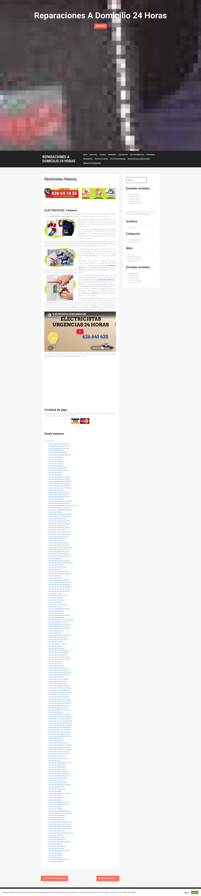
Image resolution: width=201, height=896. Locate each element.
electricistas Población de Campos (60, 672)
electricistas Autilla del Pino (58, 468)
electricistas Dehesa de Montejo (59, 554)
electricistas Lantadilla (56, 600)
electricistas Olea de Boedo (57, 637)
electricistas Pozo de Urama (58, 683)
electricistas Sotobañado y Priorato (60, 745)
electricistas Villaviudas (56, 848)
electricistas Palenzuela (56, 648)
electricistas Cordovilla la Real (58, 549)
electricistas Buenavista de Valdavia (60, 501)
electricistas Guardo (55, 578)
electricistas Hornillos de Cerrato (59, 591)
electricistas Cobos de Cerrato (58, 543)
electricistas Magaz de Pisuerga (59, 609)
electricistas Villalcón (55, 806)
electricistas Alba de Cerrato (58, 453)
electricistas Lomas (55, 606)
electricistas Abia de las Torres (59, 446)
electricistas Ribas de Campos (58, 708)
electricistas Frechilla (55, 565)
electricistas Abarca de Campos (59, 444)
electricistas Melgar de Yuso (58, 622)
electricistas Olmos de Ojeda (58, 639)
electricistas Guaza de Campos (59, 580)
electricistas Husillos (55, 593)
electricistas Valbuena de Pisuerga (60, 762)
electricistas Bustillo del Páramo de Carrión (63, 505)
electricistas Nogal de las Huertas (59, 635)
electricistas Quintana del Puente (59, 690)
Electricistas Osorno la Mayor (54, 878)
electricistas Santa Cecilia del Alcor (60, 727)
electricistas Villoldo (55, 857)
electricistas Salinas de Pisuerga (59, 714)
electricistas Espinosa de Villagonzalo (61, 562)
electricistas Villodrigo (56, 855)
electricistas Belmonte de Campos (60, 488)
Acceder (131, 254)
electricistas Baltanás (56, 475)
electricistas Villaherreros (57, 798)
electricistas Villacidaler (56, 787)
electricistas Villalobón (56, 809)
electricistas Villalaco (55, 800)
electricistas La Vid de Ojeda (58, 782)
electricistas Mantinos (56, 613)
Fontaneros (150, 155)
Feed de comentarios (135, 259)
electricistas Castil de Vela (57, 519)
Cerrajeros (112, 155)
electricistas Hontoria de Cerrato (59, 589)
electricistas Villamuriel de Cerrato (60, 824)
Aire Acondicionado (134, 240)
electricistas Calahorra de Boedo (59, 508)
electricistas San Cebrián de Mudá (60, 719)
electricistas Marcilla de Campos (59, 615)
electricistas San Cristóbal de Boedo (60, 721)
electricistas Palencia (55, 646)
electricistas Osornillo (56, 642)
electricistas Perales (55, 661)
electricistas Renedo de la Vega (59, 697)
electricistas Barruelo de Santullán (60, 481)
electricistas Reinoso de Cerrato (59, 694)
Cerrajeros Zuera (134, 199)
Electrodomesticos (137, 155)
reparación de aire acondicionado (61, 216)
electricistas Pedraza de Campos (59, 657)
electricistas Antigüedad (57, 461)
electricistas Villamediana (57, 815)
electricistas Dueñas (55, 558)
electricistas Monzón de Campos (59, 628)
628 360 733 (100, 26)
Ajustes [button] (186, 892)
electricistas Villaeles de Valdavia (59, 793)
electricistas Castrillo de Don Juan (60, 523)
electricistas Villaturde (56, 844)
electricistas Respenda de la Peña (60, 701)
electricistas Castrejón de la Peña (59, 521)
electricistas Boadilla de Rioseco (59, 494)
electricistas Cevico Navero (57, 538)
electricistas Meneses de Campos (60, 624)
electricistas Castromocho (57, 530)
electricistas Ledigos (55, 602)
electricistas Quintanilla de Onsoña (60, 692)
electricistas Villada (55, 791)
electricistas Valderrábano (57, 767)
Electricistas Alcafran (141, 214)
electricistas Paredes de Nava (58, 653)
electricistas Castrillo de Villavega (59, 527)
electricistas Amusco (55, 459)
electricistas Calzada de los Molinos (60, 510)
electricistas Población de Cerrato (60, 675)
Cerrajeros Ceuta (134, 197)
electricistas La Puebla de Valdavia (60, 688)
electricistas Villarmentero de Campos (61, 833)
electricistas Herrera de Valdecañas (60, 587)
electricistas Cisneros (56, 541)
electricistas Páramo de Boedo (59, 650)
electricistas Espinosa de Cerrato (59, 560)
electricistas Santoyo (55, 738)
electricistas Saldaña (55, 712)
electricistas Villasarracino (57, 839)
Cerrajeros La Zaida (134, 203)
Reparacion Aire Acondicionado (139, 159)
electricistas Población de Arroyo (59, 670)
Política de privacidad (118, 159)
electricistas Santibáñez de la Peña (60, 736)
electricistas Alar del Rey (57, 450)
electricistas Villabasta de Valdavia (60, 784)
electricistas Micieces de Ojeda (59, 626)
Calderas (102, 155)
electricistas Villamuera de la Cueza (60, 822)
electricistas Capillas (55, 512)
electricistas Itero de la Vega (58, 595)
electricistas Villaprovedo (57, 831)
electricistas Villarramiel (56, 837)
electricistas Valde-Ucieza (57, 769)
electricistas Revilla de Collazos (59, 705)
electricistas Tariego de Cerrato (59, 754)
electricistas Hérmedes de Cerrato (60, 582)
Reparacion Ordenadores (92, 163)
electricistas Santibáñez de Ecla (59, 734)
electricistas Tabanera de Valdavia (60, 749)
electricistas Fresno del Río (57, 567)
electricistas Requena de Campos (60, 699)
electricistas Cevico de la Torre (59, 536)
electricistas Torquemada (57, 756)
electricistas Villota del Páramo (59, 859)
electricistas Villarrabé (56, 835)
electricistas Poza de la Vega (58, 681)
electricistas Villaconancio (57, 789)
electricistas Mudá (55, 633)
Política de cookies (101, 159)
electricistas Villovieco (56, 861)
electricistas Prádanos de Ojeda (59, 686)
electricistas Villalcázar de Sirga (59, 804)
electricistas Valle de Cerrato (58, 771)
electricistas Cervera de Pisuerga (59, 534)
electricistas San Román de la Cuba (60, 725)
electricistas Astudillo (56, 466)
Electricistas (123, 155)
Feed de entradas (134, 257)
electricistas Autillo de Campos (59, 470)
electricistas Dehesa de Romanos (60, 556)
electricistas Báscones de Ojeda (59, 483)
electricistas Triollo (55, 760)
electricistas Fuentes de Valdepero (60, 573)
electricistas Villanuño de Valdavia (60, 828)
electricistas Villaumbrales (57, 846)
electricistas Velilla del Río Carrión (60, 776)
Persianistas (87, 159)
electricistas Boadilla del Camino (59, 497)
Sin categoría (132, 242)
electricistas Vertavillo (56, 780)
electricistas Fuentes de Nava (58, 571)
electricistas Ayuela (55, 472)
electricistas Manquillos (56, 611)
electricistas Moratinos (56, 631)
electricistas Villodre (55, 853)
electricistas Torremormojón (58, 758)
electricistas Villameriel (56, 817)
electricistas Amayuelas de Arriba (60, 455)
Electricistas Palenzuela (108, 878)
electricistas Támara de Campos (59, 752)
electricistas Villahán (55, 795)
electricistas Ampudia (56, 457)
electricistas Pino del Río (56, 666)
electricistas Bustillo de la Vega (59, 503)
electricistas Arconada (56, 464)
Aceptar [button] (194, 892)
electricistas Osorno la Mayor (58, 644)
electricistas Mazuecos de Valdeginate (61, 620)
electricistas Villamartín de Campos (60, 813)
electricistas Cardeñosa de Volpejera (61, 514)
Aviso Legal (93, 155)
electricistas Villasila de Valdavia (59, 842)
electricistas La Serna (56, 741)
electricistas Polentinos (56, 677)
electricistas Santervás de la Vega (60, 732)
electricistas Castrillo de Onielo (59, 525)
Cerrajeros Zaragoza (135, 201)
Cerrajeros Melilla (134, 195)
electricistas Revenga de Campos (60, 703)
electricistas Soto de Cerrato (58, 743)
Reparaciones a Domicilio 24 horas (58, 159)
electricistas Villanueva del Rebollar (60, 826)
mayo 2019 (131, 227)
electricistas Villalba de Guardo (59, 802)
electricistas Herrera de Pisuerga (59, 584)
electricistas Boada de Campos (59, 492)
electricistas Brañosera (56, 499)
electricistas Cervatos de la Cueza (60, 532)
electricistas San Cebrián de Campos (61, 716)
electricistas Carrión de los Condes (60, 516)
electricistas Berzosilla (56, 490)
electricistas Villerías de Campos (59, 850)
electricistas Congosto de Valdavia (60, 547)
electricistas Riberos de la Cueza (59, 710)
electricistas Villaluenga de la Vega (60, 811)
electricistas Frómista (56, 569)
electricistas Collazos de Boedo (59, 545)
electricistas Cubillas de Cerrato (59, 552)
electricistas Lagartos (56, 598)
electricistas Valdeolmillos (57, 765)
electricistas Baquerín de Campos (60, 477)
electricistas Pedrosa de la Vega (59, 659)
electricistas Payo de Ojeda (57, 655)
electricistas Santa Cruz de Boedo (60, 730)
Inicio (85, 155)
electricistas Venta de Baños (58, 778)
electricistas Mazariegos (57, 617)
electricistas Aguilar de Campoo (59, 448)
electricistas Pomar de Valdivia (59, 679)
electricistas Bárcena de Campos (59, 479)
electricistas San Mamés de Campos (61, 723)
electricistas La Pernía (56, 664)
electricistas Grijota (55, 576)
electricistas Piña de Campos (58, 668)
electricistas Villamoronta (57, 820)
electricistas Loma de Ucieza (58, 604)
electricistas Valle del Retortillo (59, 773)
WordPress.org (133, 261)
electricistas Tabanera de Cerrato (60, 747)
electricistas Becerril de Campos (59, 486)
